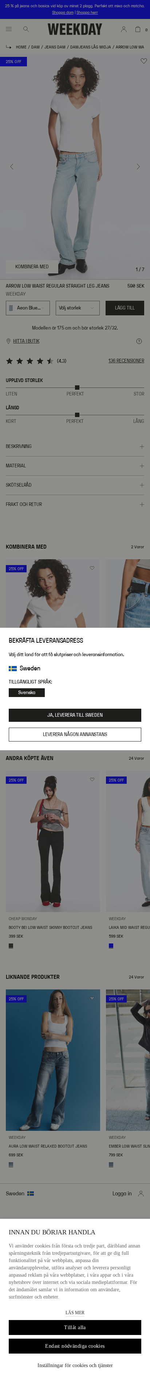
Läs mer (75, 1312)
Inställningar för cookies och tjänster (75, 1365)
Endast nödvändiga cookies (75, 1346)
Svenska (26, 692)
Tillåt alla (75, 1327)
